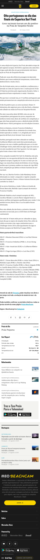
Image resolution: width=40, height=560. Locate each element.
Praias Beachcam (27, 304)
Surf (3, 458)
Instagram (20, 309)
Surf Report (5, 337)
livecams (16, 293)
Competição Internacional (10, 367)
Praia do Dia (5, 326)
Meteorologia (6, 434)
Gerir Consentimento (7, 554)
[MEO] (10, 1)
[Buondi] (27, 1)
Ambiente (4, 446)
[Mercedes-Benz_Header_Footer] (18, 1)
